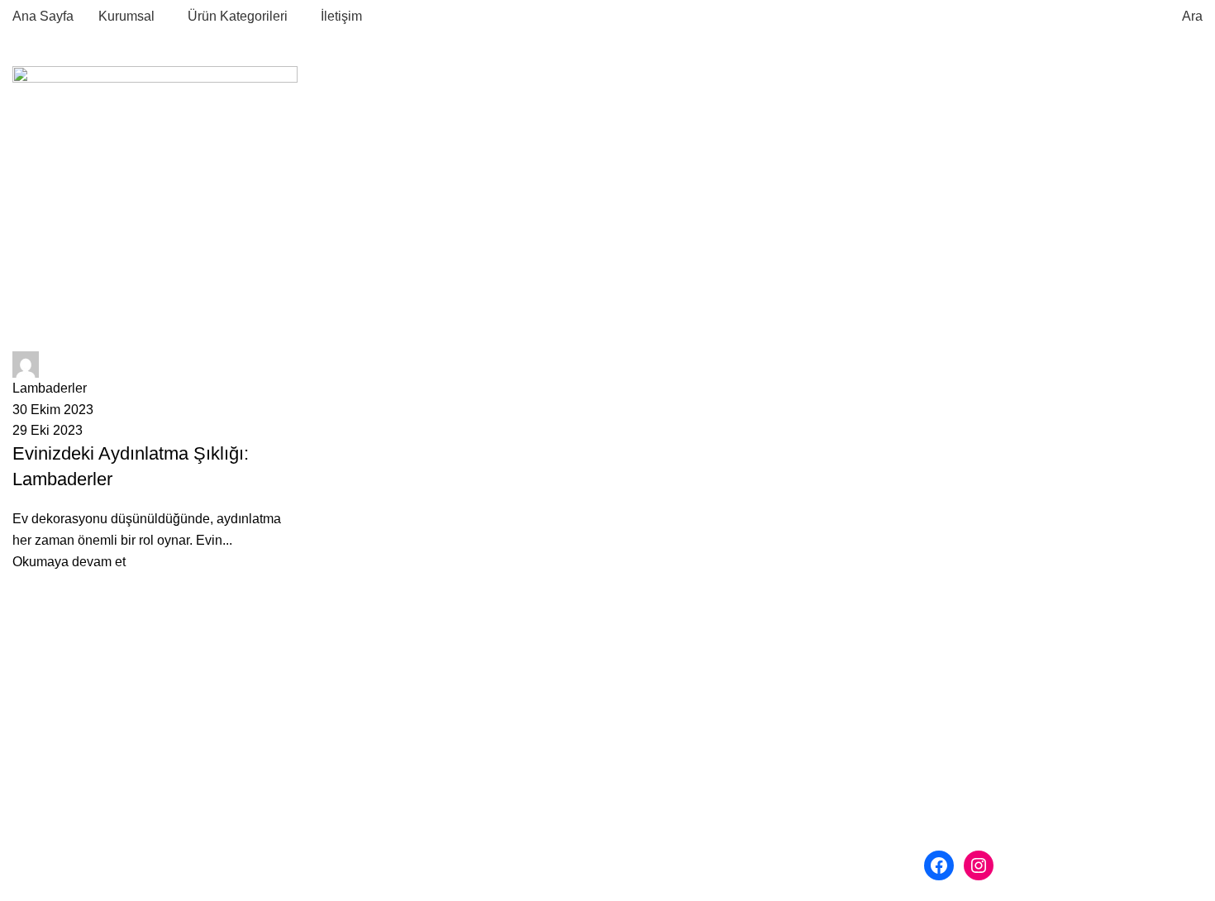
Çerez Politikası (375, 838)
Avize (636, 683)
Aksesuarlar (655, 838)
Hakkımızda (363, 744)
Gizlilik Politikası (377, 776)
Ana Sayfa (347, 683)
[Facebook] (939, 865)
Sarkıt (637, 714)
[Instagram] (978, 865)
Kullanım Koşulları (382, 806)
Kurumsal (345, 714)
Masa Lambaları (667, 806)
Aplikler (642, 744)
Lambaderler (657, 776)
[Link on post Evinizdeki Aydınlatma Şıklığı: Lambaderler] (155, 319)
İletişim (337, 868)
